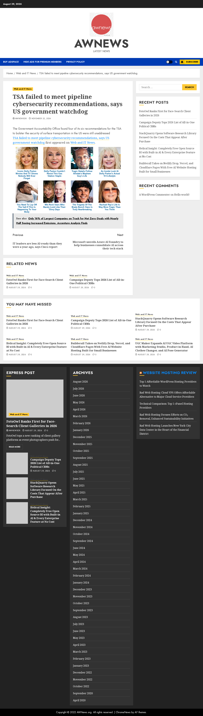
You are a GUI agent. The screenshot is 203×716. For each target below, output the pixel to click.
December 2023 (82, 589)
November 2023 (82, 596)
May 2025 (79, 485)
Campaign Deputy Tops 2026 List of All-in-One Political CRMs (97, 281)
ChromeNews (123, 712)
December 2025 (82, 437)
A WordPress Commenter (154, 194)
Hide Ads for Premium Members (42, 61)
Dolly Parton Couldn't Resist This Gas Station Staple (54, 173)
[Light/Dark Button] (169, 62)
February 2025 (82, 506)
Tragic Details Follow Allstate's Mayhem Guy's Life (82, 173)
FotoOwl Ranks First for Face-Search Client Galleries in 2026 (34, 281)
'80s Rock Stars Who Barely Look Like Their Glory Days (54, 207)
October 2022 (81, 686)
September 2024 (83, 541)
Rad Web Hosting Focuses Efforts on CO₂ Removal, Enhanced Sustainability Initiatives (166, 417)
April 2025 (79, 492)
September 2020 (83, 693)
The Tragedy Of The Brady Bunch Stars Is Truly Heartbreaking (82, 207)
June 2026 (79, 395)
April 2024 (79, 561)
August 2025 (80, 464)
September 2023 (83, 610)
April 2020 (79, 700)
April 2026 (79, 409)
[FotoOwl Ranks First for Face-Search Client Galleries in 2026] (34, 399)
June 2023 (79, 631)
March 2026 (80, 416)
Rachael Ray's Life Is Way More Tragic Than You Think (110, 207)
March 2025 (80, 499)
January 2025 (81, 513)
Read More (14, 446)
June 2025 (79, 478)
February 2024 (82, 575)
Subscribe (192, 61)
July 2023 (78, 624)
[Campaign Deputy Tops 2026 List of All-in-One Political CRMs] (17, 463)
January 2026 (81, 430)
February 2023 (82, 658)
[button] (176, 62)
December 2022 (82, 672)
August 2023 (80, 617)
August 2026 (80, 381)
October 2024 (81, 534)
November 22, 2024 (41, 118)
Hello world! (182, 194)
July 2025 (78, 471)
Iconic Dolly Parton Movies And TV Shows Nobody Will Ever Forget (27, 175)
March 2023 (80, 651)
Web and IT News (23, 89)
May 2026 (79, 402)
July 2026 (78, 388)
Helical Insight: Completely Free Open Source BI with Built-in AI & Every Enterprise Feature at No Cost (167, 152)
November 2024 (82, 527)
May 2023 (79, 638)
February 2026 (82, 423)
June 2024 (79, 548)
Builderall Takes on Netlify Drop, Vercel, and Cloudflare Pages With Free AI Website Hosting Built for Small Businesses (167, 167)
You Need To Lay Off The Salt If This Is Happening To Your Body (27, 208)
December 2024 (82, 520)
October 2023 (81, 603)
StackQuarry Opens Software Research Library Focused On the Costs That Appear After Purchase (167, 137)
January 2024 (81, 582)
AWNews (101, 43)
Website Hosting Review (170, 372)
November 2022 (82, 679)
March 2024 (80, 568)
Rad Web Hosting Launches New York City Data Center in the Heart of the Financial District (165, 429)
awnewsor (21, 118)
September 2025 (83, 458)
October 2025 (81, 451)
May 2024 (79, 555)
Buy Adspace (11, 61)
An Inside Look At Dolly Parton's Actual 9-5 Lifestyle (109, 173)
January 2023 (81, 665)
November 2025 (82, 444)
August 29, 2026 (17, 287)
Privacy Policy (75, 61)
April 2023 (79, 645)
